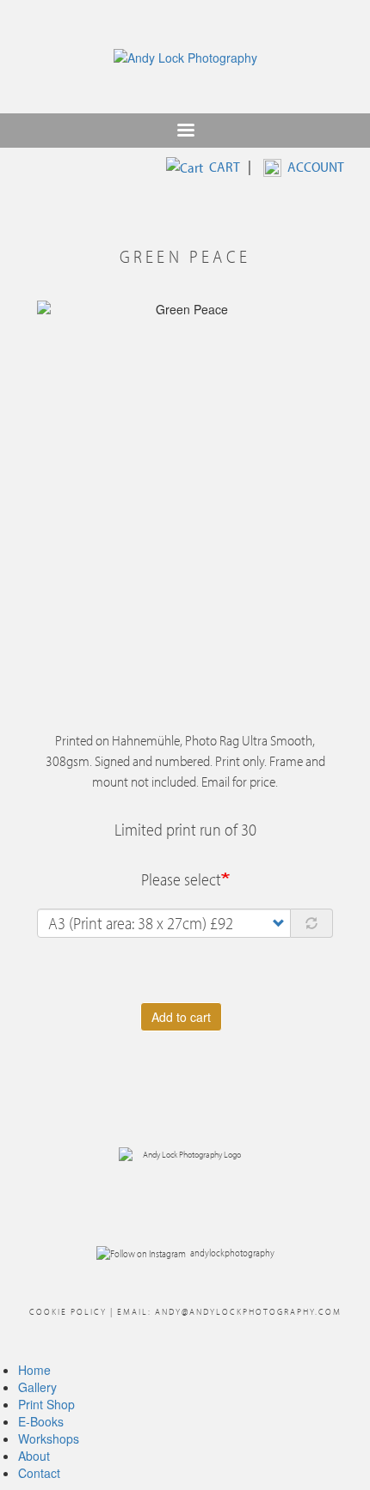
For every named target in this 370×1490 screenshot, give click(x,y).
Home (34, 1369)
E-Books (41, 1421)
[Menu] (185, 132)
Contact (39, 1472)
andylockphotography (232, 1252)
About (34, 1455)
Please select (181, 879)
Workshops (48, 1438)
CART (224, 166)
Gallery (37, 1387)
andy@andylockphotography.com (248, 1311)
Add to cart (181, 1016)
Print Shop (46, 1404)
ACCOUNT (315, 166)
